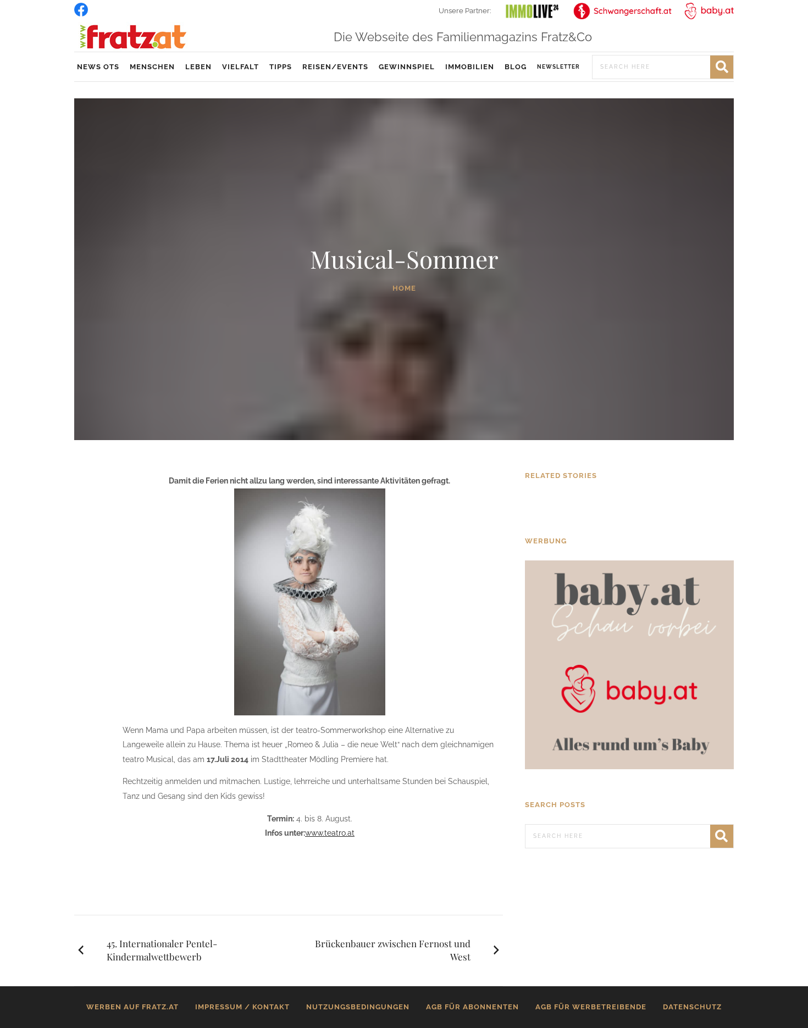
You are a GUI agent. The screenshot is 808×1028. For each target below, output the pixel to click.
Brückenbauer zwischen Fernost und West (393, 950)
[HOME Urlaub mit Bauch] (629, 504)
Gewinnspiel (407, 67)
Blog (516, 67)
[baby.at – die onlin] (629, 664)
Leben (198, 67)
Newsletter (558, 67)
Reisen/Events (335, 67)
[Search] (721, 67)
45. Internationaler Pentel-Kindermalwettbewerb (162, 950)
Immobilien (469, 67)
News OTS (98, 67)
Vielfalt (240, 67)
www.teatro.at (330, 833)
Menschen (152, 67)
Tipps (280, 67)
